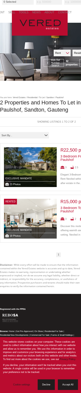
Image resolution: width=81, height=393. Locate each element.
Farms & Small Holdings (62, 335)
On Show (38, 331)
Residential (32, 97)
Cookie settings (21, 384)
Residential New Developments (14, 335)
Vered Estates (19, 97)
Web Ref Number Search (55, 63)
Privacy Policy (68, 359)
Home (11, 331)
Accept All (67, 384)
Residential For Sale (54, 331)
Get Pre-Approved (24, 331)
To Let (42, 97)
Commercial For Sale (39, 335)
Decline (46, 384)
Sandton (50, 97)
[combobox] (18, 1)
